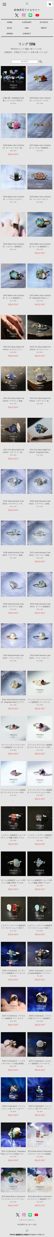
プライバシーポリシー (27, 1220)
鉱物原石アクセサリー (27, 10)
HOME (9, 22)
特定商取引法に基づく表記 (27, 1224)
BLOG (9, 28)
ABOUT (44, 28)
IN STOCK (44, 22)
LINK (27, 28)
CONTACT (27, 34)
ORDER (9, 34)
